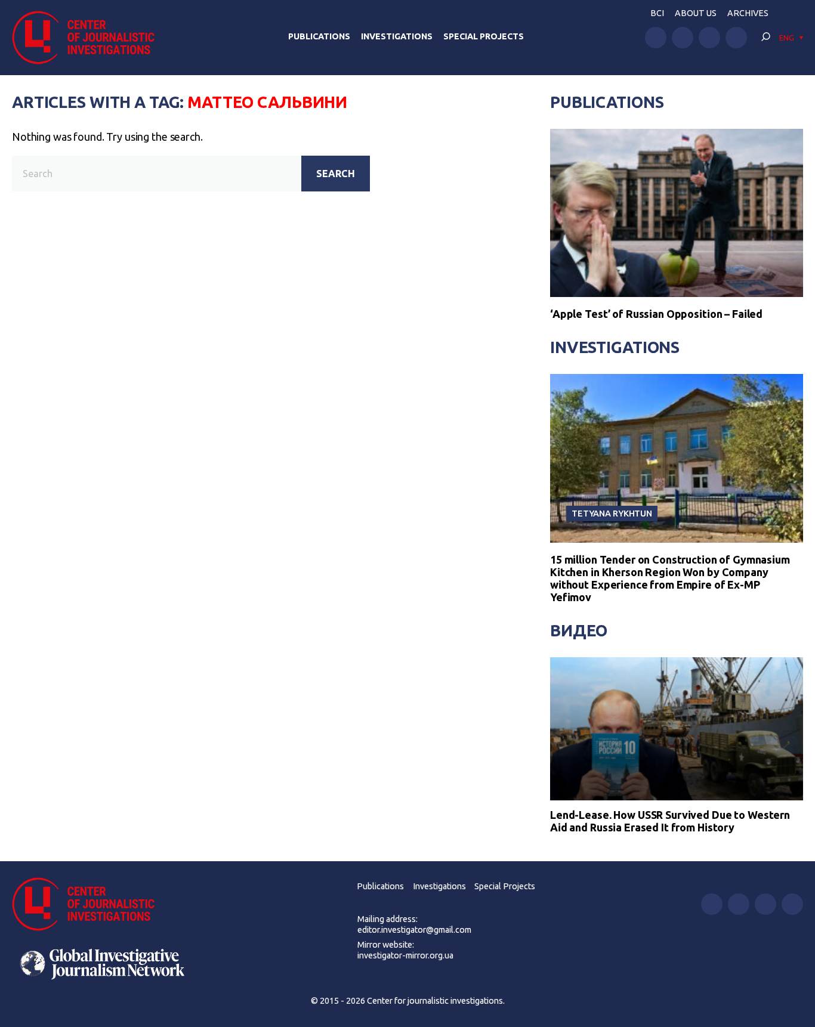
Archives (747, 13)
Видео (578, 630)
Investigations (397, 36)
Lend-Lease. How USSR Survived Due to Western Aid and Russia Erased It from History (670, 821)
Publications (319, 36)
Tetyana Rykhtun (612, 513)
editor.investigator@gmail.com (414, 930)
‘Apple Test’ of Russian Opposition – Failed (656, 314)
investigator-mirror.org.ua (405, 955)
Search (335, 173)
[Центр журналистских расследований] (89, 37)
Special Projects (483, 36)
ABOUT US (696, 13)
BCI (657, 13)
